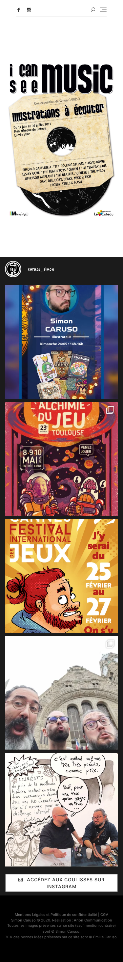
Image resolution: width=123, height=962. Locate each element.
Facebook (18, 10)
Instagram (29, 10)
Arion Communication (93, 920)
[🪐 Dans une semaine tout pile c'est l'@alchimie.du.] (61, 459)
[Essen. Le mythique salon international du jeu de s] (61, 693)
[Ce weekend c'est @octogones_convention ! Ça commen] (61, 342)
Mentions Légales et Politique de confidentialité (56, 914)
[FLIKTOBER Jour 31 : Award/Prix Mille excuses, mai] (61, 809)
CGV (104, 914)
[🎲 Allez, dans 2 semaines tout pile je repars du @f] (61, 576)
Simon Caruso (23, 920)
